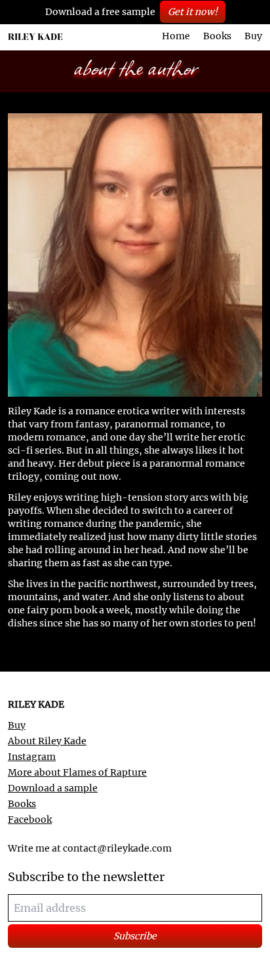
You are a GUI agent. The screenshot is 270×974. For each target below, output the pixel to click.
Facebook (30, 819)
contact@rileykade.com (117, 848)
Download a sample (53, 788)
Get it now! (193, 12)
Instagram (32, 757)
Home (176, 36)
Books (217, 36)
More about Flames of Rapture (77, 772)
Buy (253, 36)
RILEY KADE (35, 37)
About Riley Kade (47, 741)
